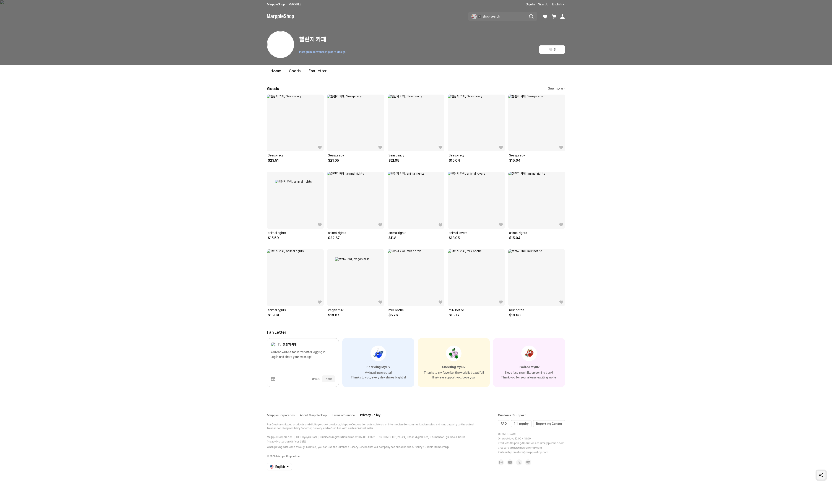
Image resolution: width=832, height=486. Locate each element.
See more (555, 88)
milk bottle (396, 310)
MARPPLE (295, 4)
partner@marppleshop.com (525, 447)
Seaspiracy (276, 155)
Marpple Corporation (281, 415)
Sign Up (543, 4)
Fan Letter (318, 71)
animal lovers (458, 233)
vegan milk (335, 310)
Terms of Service (343, 415)
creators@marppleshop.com (530, 452)
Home (275, 71)
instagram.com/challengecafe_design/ (322, 51)
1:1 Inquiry (521, 423)
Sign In (530, 4)
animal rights (277, 233)
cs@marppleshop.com (550, 443)
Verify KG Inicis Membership (432, 447)
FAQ (504, 423)
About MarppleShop (313, 415)
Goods (295, 71)
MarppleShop (276, 4)
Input (329, 379)
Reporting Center (549, 423)
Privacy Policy (370, 415)
